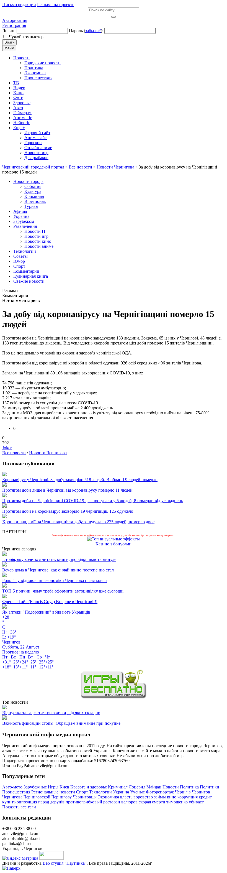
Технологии (100, 792)
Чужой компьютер (26, 36)
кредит (205, 797)
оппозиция (27, 802)
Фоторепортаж (160, 792)
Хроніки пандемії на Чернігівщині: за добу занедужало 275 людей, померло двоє (78, 521)
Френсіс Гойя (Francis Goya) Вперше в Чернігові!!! (49, 601)
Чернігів (183, 792)
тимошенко (177, 802)
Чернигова (12, 797)
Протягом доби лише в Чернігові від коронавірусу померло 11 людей (67, 490)
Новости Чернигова (48, 452)
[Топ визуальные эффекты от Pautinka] (113, 539)
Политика (189, 787)
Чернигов (201, 792)
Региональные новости (53, 792)
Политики (209, 787)
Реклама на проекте (55, 4)
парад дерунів (51, 802)
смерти (158, 802)
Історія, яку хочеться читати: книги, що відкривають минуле (59, 559)
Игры (53, 787)
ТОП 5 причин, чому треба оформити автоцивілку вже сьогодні (62, 591)
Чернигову (61, 797)
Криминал (118, 787)
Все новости (14, 452)
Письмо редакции (19, 4)
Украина (121, 792)
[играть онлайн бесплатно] (113, 697)
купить (9, 802)
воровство (143, 797)
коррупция (187, 797)
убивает (196, 802)
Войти (9, 42)
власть (126, 797)
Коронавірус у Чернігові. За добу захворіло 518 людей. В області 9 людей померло (80, 479)
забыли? (93, 30)
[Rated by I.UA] (51, 858)
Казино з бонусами (113, 544)
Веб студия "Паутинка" (65, 863)
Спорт (82, 792)
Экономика (108, 797)
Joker (7, 447)
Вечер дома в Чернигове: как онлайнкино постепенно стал (58, 570)
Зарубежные (35, 787)
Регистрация (14, 25)
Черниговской (37, 797)
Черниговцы (85, 797)
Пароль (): (86, 30)
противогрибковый (84, 802)
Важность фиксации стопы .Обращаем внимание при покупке (61, 723)
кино (171, 797)
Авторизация (14, 20)
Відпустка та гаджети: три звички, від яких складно (51, 712)
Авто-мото (12, 787)
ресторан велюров (120, 802)
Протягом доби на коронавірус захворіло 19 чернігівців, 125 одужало (67, 511)
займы (160, 797)
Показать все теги (19, 807)
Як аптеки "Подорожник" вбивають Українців (46, 612)
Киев (64, 787)
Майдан (153, 787)
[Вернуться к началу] (11, 868)
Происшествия (16, 792)
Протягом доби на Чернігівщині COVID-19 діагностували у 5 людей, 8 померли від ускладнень (92, 500)
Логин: (9, 30)
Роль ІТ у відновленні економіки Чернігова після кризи (54, 580)
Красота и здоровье (88, 787)
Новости (170, 787)
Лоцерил (137, 787)
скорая (145, 802)
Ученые (137, 792)
